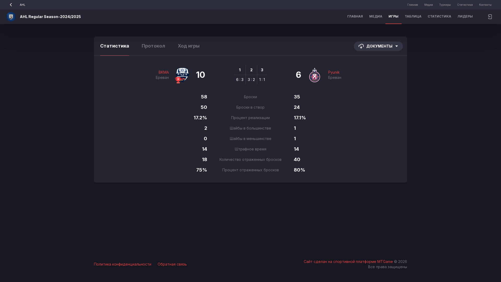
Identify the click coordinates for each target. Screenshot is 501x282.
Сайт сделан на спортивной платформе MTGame (349, 261)
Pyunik (334, 72)
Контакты (485, 4)
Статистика (465, 4)
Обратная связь (172, 264)
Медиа (428, 4)
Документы (379, 46)
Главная (412, 4)
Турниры (445, 4)
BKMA (164, 72)
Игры (393, 16)
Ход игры (189, 46)
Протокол (153, 46)
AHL (22, 4)
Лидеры (465, 16)
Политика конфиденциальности (122, 264)
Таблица (413, 16)
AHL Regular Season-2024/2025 (50, 16)
